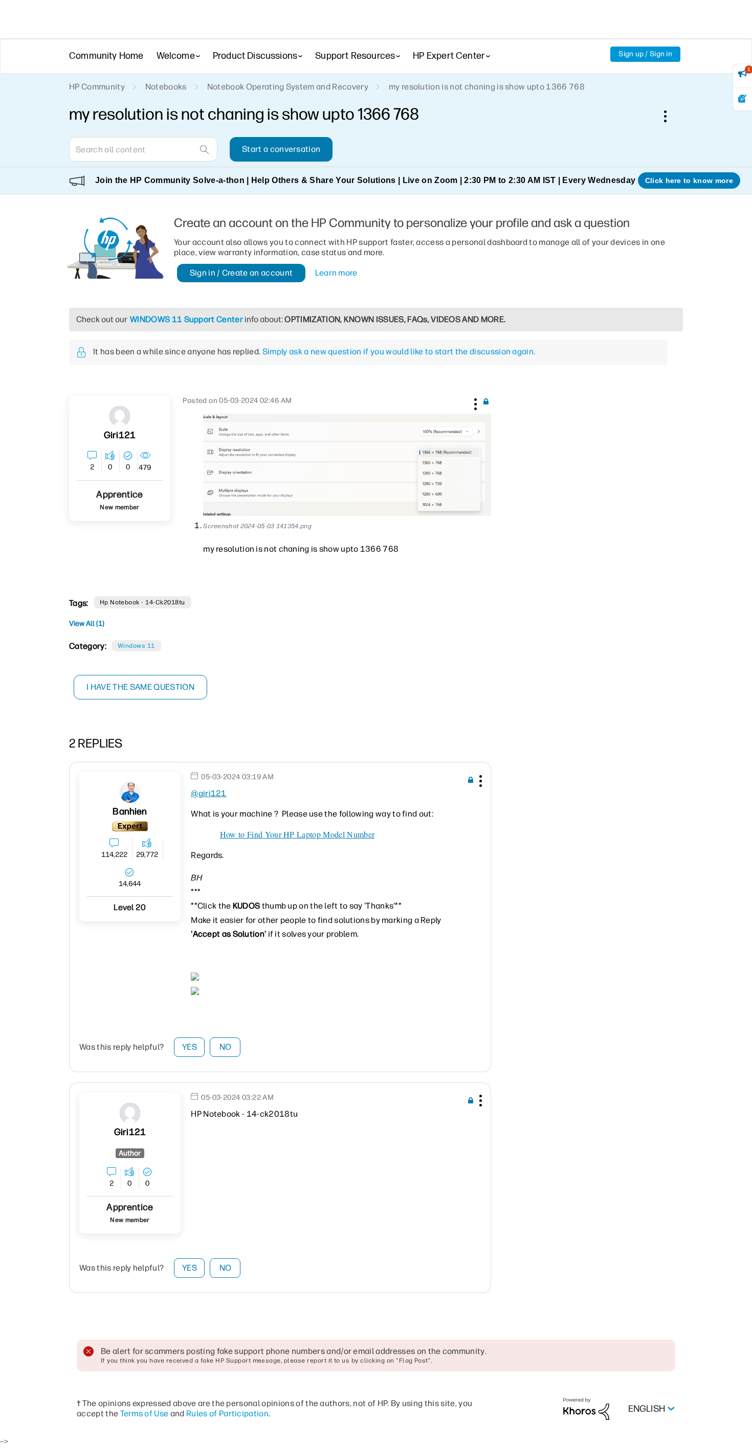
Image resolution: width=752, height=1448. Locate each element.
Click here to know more (689, 180)
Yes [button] (189, 1047)
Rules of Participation (227, 1413)
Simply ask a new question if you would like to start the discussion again (398, 351)
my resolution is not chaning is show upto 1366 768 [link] (487, 87)
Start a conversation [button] (281, 149)
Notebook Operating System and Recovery (287, 87)
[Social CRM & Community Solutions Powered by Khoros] (586, 1408)
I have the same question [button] (140, 687)
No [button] (225, 1047)
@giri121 (209, 793)
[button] (474, 402)
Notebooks (166, 87)
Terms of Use (144, 1413)
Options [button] (670, 116)
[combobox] (143, 149)
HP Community (97, 87)
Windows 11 (136, 645)
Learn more (336, 273)
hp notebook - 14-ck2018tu (142, 602)
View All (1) (86, 623)
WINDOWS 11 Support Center (186, 319)
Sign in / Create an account (241, 273)
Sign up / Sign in (645, 54)
